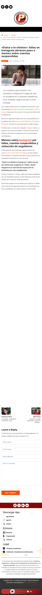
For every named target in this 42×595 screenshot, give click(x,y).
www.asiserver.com (30, 582)
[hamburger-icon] (39, 29)
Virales (13, 35)
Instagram (30, 128)
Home (6, 35)
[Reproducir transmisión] (12, 591)
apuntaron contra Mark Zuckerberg (15, 153)
